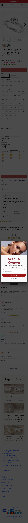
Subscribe (14, 275)
